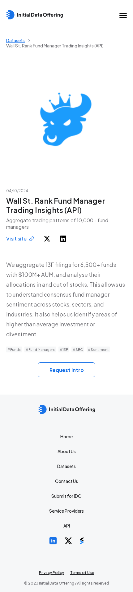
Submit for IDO (66, 496)
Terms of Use (82, 572)
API (66, 525)
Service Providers (66, 511)
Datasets (15, 40)
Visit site (16, 238)
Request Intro (66, 370)
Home (66, 436)
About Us (67, 451)
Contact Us (66, 481)
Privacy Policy (51, 572)
